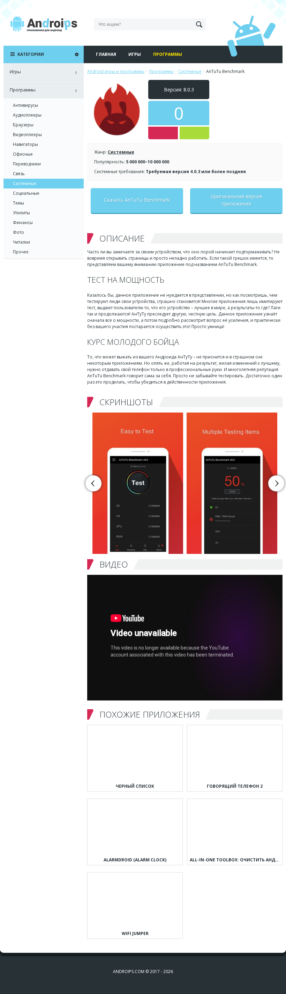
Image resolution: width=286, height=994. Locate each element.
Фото (18, 232)
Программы (167, 54)
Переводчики (27, 164)
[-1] (163, 133)
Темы (18, 203)
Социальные (26, 193)
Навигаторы (25, 144)
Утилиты (21, 213)
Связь (19, 174)
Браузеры (23, 125)
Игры (134, 54)
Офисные (23, 154)
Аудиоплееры (27, 115)
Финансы (23, 222)
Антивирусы (25, 105)
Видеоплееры (27, 135)
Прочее (21, 252)
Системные (121, 152)
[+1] (194, 133)
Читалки (21, 242)
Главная (106, 54)
